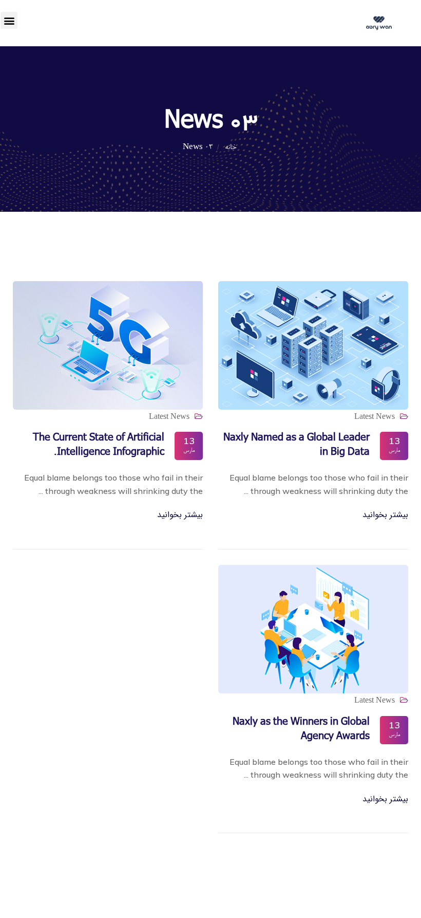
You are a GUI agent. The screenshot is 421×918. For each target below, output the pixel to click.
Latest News (374, 416)
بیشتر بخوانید (385, 514)
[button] (9, 20)
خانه (229, 147)
